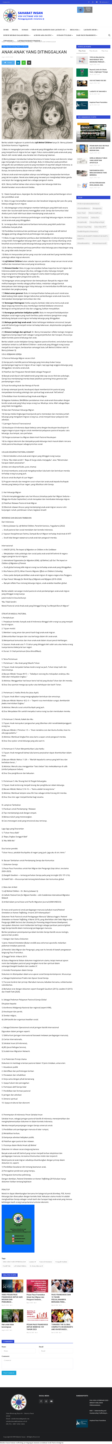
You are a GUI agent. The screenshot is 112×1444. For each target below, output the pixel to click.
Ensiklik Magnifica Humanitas (87, 231)
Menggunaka (97, 208)
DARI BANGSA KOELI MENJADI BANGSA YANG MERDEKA (98, 173)
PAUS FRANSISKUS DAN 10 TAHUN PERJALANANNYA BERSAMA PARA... (61, 1298)
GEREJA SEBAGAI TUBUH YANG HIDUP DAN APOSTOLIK (98, 160)
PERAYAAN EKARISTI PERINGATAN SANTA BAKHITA (92, 237)
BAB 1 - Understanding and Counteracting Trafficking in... (99, 1412)
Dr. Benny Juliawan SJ (36, 1266)
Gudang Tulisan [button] (64, 35)
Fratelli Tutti (6, 1266)
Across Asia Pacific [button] (43, 35)
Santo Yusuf (81, 213)
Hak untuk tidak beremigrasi (8, 1326)
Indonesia (104, 2)
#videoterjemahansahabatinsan (88, 204)
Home (6, 30)
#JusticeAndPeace (95, 213)
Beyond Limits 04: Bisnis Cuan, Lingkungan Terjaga (99, 71)
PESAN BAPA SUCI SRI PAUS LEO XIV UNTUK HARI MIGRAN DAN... (99, 148)
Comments (8, 1342)
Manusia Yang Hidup (84, 227)
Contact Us (6, 2)
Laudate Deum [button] (90, 30)
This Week (82, 51)
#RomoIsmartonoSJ (99, 243)
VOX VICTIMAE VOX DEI (98, 80)
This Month (93, 51)
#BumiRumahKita (83, 243)
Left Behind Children (20, 1266)
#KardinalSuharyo (83, 208)
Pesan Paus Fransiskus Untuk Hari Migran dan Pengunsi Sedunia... (36, 1297)
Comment (5, 1356)
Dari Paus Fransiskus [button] (86, 35)
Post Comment (9, 1373)
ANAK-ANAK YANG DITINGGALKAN (14, 1262)
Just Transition (82, 218)
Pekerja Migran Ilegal (97, 222)
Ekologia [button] (74, 30)
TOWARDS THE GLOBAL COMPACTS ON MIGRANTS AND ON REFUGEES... (62, 1327)
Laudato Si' (32, 1262)
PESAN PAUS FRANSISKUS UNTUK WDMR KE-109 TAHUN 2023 (37, 1327)
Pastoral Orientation (45, 1262)
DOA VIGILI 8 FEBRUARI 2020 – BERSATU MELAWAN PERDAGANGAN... (99, 1403)
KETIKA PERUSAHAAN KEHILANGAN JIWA (97, 184)
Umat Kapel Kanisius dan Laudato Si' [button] (48, 30)
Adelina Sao (95, 218)
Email (41, 1347)
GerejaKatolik (82, 222)
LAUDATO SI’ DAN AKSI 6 (98, 91)
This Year (105, 51)
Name (4, 1347)
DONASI (25, 30)
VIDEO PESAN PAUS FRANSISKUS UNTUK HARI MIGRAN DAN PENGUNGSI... (12, 1298)
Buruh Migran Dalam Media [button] (16, 35)
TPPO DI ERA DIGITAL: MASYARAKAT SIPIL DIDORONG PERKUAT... (97, 59)
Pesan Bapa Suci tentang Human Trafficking (19, 42)
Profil (15, 30)
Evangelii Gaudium (61, 1262)
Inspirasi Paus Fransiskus (98, 102)
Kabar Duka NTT (100, 227)
